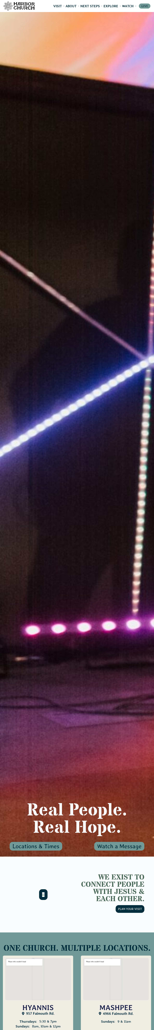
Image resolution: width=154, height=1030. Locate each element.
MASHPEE (116, 1007)
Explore (110, 6)
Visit (57, 6)
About (71, 6)
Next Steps (90, 6)
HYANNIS (38, 1007)
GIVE (144, 6)
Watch (128, 6)
